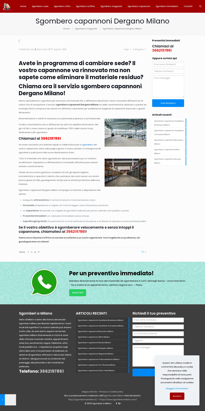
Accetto (177, 396)
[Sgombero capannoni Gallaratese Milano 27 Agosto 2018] (8, 399)
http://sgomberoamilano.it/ (82, 399)
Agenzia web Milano (113, 395)
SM (38, 49)
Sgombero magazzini (86, 28)
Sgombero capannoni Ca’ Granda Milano (96, 365)
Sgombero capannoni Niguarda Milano (96, 353)
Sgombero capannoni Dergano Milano (95, 348)
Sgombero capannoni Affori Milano (167, 151)
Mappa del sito (89, 391)
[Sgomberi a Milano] (7, 6)
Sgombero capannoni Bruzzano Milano (168, 142)
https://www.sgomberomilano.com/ (118, 399)
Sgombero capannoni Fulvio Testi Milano (96, 370)
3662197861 (51, 138)
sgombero (87, 144)
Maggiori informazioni (177, 388)
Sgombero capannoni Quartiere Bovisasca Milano (169, 123)
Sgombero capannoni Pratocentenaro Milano (99, 359)
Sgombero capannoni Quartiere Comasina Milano (169, 132)
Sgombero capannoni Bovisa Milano (167, 161)
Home (66, 28)
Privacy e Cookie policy (111, 391)
